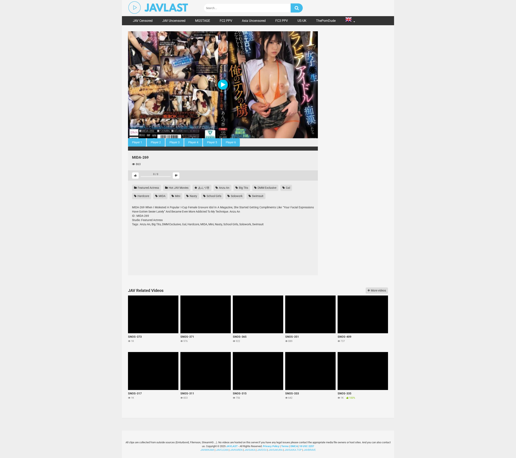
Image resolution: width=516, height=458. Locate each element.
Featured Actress (148, 187)
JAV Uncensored (173, 21)
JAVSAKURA (275, 449)
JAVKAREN (236, 449)
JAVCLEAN (222, 449)
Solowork (236, 196)
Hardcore (143, 196)
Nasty (193, 196)
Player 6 (231, 142)
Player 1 (137, 142)
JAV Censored (143, 21)
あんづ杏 (203, 187)
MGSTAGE (202, 21)
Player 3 (175, 142)
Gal (287, 187)
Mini (177, 196)
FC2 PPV (226, 21)
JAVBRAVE (310, 449)
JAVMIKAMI (207, 449)
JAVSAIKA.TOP (293, 449)
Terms (285, 446)
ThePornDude (326, 21)
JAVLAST (232, 446)
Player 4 (193, 142)
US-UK (302, 21)
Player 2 (156, 142)
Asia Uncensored (254, 21)
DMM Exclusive (266, 187)
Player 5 (212, 142)
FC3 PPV (281, 21)
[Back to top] (502, 446)
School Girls (213, 196)
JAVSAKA (249, 449)
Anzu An (223, 187)
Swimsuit (257, 196)
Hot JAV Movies (178, 187)
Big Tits (243, 187)
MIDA (161, 196)
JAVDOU (262, 449)
